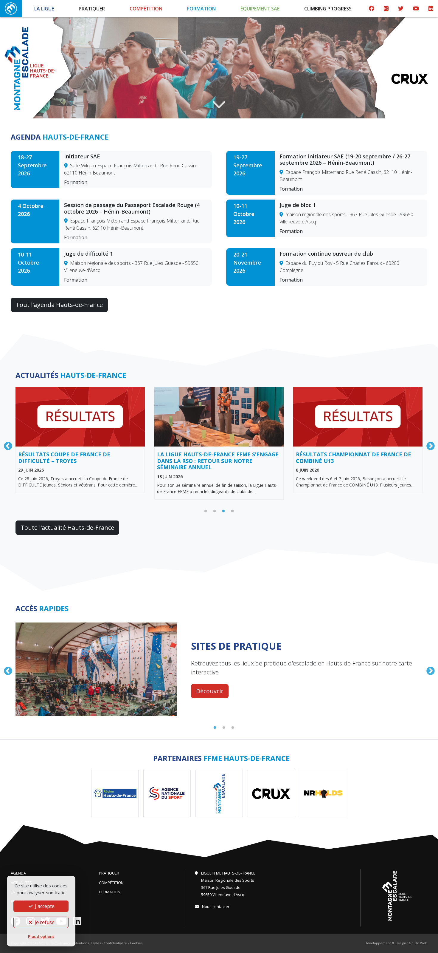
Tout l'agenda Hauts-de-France (59, 305)
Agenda (18, 873)
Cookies (136, 943)
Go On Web (418, 943)
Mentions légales (87, 943)
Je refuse (44, 922)
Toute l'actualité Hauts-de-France (67, 527)
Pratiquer (92, 8)
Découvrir (209, 686)
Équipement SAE (259, 8)
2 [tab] (215, 511)
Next (429, 444)
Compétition (146, 8)
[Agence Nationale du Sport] (167, 793)
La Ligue (44, 8)
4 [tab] (232, 511)
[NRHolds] (411, 78)
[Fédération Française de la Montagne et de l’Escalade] (219, 793)
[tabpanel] (80, 440)
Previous (6, 444)
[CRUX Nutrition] (271, 793)
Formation (201, 8)
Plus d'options (41, 936)
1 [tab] (206, 511)
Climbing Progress (328, 8)
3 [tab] (223, 511)
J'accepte (44, 906)
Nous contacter (215, 906)
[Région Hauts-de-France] (114, 793)
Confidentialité (115, 943)
